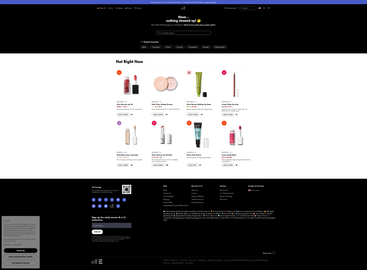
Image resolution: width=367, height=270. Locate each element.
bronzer (206, 47)
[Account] (264, 8)
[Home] (183, 8)
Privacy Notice (125, 238)
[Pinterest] (106, 200)
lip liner (180, 47)
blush (144, 47)
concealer (156, 47)
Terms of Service (110, 241)
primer (168, 47)
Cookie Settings (189, 263)
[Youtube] (118, 200)
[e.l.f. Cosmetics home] (97, 261)
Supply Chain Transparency (215, 260)
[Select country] (259, 8)
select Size (192, 165)
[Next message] (364, 2)
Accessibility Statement (177, 263)
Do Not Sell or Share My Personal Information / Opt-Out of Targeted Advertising (246, 260)
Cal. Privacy (166, 263)
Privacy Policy (99, 241)
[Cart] (269, 8)
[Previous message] (3, 2)
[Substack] (106, 206)
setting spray (220, 47)
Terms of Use (183, 260)
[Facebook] (112, 200)
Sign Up (97, 232)
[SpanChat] (94, 206)
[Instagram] (100, 200)
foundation (193, 47)
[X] (124, 200)
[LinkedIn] (100, 206)
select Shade (123, 114)
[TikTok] (94, 200)
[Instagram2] (118, 206)
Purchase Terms (202, 260)
